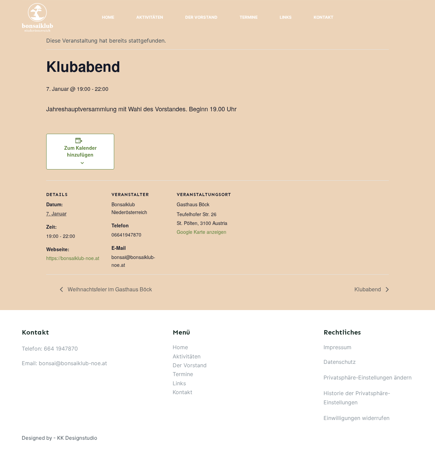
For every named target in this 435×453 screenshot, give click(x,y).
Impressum (337, 347)
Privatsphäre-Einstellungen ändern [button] (368, 377)
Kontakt (323, 17)
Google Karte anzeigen (201, 231)
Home (108, 17)
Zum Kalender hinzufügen (80, 151)
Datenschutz (340, 361)
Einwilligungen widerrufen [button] (356, 418)
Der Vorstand (201, 17)
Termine (249, 17)
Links (286, 17)
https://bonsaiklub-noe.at (72, 258)
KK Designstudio (77, 438)
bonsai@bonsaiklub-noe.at (73, 363)
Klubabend (368, 289)
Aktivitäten (149, 17)
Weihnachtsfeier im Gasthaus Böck (109, 289)
